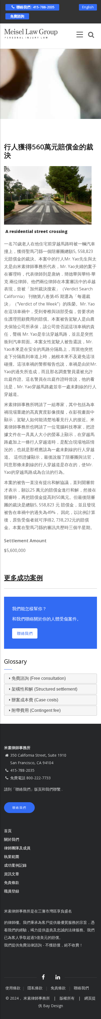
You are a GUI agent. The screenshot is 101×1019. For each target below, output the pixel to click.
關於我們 (11, 839)
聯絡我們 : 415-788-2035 (35, 7)
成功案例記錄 (15, 865)
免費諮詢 (17, 16)
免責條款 (12, 882)
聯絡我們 (25, 633)
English (88, 7)
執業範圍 (11, 856)
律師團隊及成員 (17, 847)
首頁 (8, 830)
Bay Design (53, 1005)
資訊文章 (11, 873)
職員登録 (12, 891)
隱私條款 (35, 987)
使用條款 (12, 987)
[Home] (31, 32)
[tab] (50, 679)
